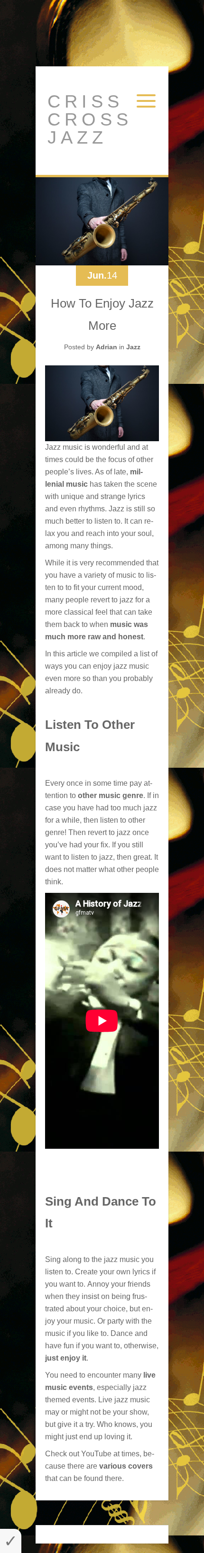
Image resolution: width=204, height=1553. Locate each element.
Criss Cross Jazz (89, 119)
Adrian (106, 347)
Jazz (133, 347)
